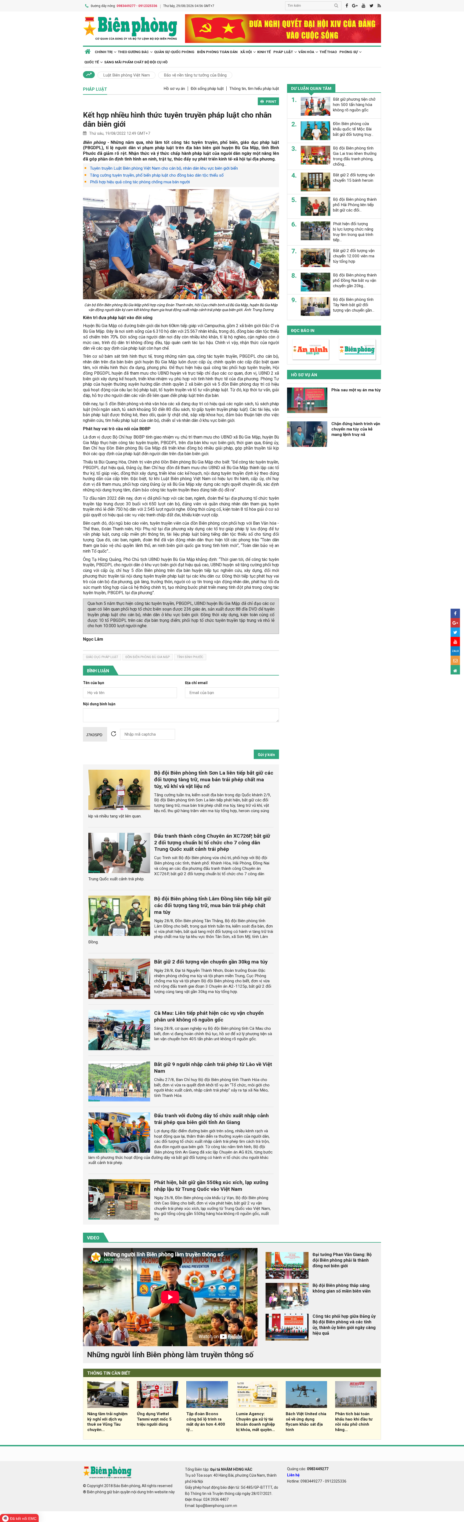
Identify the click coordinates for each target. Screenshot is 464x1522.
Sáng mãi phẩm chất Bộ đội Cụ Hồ (136, 62)
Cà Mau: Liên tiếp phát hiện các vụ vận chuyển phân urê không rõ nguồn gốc (209, 1016)
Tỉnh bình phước (190, 657)
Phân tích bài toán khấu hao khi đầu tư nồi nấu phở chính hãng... (353, 1421)
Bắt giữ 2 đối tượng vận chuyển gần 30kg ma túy (211, 962)
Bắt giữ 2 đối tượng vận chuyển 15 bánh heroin (354, 178)
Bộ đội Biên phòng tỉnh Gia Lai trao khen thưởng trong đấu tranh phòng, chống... (354, 156)
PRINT (271, 102)
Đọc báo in (302, 330)
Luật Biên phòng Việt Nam (126, 75)
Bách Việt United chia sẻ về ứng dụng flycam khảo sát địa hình (306, 1421)
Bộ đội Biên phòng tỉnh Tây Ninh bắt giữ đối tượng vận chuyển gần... (353, 305)
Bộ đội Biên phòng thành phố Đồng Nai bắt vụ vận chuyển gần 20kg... (355, 280)
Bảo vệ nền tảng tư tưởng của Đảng (195, 75)
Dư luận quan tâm (311, 88)
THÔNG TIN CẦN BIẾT (108, 1373)
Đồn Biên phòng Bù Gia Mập (147, 657)
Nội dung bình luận (99, 704)
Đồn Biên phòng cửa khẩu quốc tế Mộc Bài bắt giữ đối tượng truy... (353, 129)
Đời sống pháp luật (207, 88)
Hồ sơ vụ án (174, 88)
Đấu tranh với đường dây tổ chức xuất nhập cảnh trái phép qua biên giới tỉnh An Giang (211, 1118)
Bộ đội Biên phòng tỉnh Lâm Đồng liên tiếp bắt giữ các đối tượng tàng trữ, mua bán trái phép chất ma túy (212, 905)
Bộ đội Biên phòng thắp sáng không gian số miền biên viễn (342, 1288)
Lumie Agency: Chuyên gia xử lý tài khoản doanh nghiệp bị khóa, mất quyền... (255, 1421)
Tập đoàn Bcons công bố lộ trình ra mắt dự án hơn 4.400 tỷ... (205, 1421)
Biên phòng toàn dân (217, 52)
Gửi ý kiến (266, 755)
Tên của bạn (93, 683)
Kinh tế (264, 52)
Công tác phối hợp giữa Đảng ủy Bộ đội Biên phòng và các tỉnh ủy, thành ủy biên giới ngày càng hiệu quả (344, 1324)
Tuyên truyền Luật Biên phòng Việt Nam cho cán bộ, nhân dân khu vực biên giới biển (164, 168)
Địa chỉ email (196, 683)
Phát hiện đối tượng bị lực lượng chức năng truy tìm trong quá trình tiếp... (353, 231)
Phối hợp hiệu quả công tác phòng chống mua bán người (140, 182)
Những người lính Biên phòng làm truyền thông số (170, 1354)
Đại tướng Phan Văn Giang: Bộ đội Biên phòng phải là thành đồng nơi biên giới (342, 1260)
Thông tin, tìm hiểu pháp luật (254, 88)
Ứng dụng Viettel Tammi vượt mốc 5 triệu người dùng (154, 1419)
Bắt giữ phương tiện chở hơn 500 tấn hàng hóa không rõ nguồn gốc (354, 104)
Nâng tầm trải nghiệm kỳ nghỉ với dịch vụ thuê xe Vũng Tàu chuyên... (107, 1421)
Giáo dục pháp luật (102, 657)
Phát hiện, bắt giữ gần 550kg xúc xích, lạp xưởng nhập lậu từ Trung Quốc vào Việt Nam (211, 1185)
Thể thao (328, 52)
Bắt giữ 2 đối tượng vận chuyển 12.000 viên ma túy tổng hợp (354, 256)
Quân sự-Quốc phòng (174, 52)
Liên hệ (293, 1475)
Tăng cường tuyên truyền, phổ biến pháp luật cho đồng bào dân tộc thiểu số (157, 175)
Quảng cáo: (307, 1469)
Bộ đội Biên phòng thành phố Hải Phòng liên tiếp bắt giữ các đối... (355, 205)
